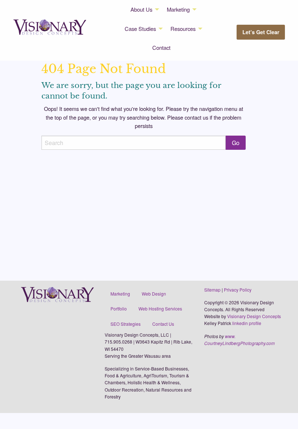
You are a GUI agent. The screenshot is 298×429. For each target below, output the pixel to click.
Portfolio (118, 308)
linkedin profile (246, 323)
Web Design (154, 293)
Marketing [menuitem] (178, 9)
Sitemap (212, 289)
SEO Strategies (125, 324)
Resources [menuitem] (183, 28)
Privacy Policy (237, 289)
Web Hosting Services (160, 308)
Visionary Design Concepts (254, 316)
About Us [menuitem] (141, 9)
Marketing (120, 293)
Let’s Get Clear (260, 32)
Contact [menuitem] (161, 47)
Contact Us (163, 324)
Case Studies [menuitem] (140, 28)
